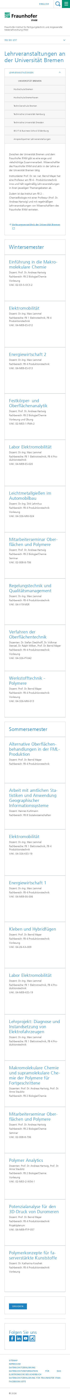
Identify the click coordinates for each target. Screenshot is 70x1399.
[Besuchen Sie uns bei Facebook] (12, 1338)
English (44, 4)
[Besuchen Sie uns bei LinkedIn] (19, 1338)
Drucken (18, 1306)
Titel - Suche (58, 4)
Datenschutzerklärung (22, 1367)
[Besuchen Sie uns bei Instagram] (32, 1338)
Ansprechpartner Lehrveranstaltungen (32, 139)
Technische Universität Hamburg (29, 114)
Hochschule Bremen (23, 89)
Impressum (14, 1364)
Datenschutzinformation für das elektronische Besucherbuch (35, 1373)
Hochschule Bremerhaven (26, 97)
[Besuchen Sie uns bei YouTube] (26, 1338)
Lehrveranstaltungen (21, 72)
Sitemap (13, 1360)
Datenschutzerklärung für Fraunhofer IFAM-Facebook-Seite (35, 1380)
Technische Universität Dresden (29, 122)
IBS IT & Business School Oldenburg (31, 131)
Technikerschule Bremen (25, 106)
